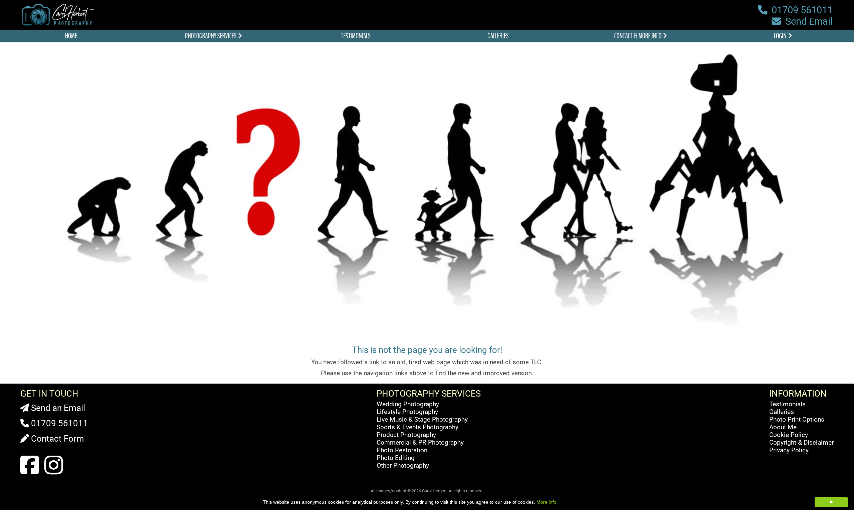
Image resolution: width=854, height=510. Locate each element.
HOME (71, 36)
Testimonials (787, 404)
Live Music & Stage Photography (422, 419)
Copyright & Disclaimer (801, 442)
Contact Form (56, 439)
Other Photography (403, 465)
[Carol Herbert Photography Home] (59, 25)
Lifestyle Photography (407, 412)
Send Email (808, 21)
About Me (783, 427)
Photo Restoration (402, 450)
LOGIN (781, 36)
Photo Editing (396, 458)
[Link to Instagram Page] (53, 465)
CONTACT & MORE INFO (638, 36)
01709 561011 (801, 10)
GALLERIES (498, 36)
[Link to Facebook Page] (29, 465)
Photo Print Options (796, 419)
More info (546, 502)
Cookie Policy (788, 435)
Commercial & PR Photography (420, 442)
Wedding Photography (408, 404)
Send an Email (57, 408)
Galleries (781, 412)
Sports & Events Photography (417, 427)
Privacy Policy (789, 450)
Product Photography (406, 435)
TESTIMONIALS (356, 36)
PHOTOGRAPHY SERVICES (211, 36)
